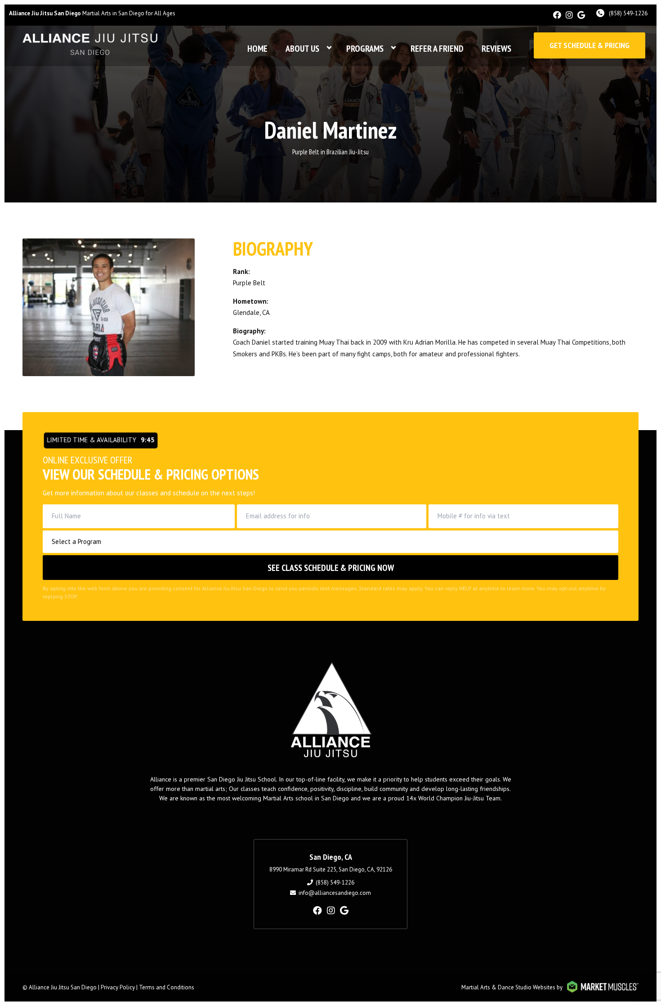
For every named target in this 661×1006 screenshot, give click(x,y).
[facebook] (557, 15)
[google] (581, 15)
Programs (365, 48)
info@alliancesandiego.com (335, 893)
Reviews (496, 48)
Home (257, 48)
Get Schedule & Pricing (589, 45)
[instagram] (569, 15)
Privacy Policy (118, 987)
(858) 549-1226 (628, 13)
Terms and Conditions (166, 987)
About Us (302, 48)
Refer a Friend (437, 48)
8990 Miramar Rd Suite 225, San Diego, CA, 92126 (330, 869)
